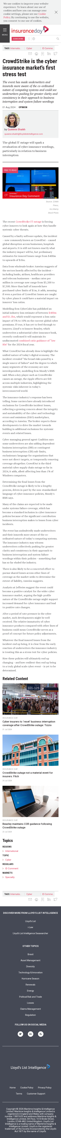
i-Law (30, 927)
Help (33, 39)
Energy (30, 990)
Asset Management (30, 960)
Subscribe (18, 39)
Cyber (29, 48)
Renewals (30, 984)
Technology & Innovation (30, 972)
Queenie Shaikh (16, 129)
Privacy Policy (44, 1087)
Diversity (30, 966)
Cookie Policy (26, 1087)
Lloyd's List (30, 921)
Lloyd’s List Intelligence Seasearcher (30, 933)
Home (13, 1087)
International (16, 48)
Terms (19, 1093)
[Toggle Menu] (5, 29)
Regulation (30, 1015)
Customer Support (36, 1093)
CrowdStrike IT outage (28, 221)
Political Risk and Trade (30, 997)
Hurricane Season (30, 978)
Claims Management (30, 1009)
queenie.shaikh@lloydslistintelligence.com (23, 134)
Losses (30, 1003)
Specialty (10, 877)
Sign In (28, 39)
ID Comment (48, 48)
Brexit (30, 954)
